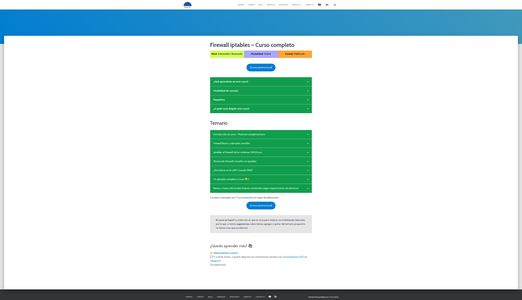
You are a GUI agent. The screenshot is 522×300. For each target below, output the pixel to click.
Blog (261, 5)
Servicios (271, 5)
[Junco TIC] (187, 4)
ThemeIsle (333, 297)
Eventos (296, 5)
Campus (240, 5)
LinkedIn (327, 4)
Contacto (309, 5)
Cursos (251, 5)
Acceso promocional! (261, 67)
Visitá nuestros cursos (225, 252)
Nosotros (283, 5)
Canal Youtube (320, 4)
